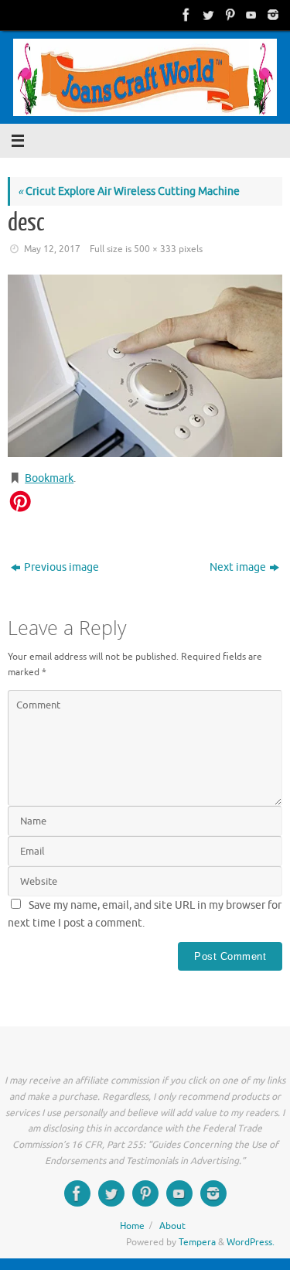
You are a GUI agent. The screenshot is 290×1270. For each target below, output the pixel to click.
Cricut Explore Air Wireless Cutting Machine (129, 191)
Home (132, 1226)
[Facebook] (185, 15)
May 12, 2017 (52, 249)
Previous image (61, 567)
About (172, 1226)
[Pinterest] (228, 15)
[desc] (145, 366)
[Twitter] (206, 15)
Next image (238, 567)
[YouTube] (250, 15)
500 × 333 (155, 249)
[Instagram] (271, 15)
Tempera (197, 1242)
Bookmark (49, 478)
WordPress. (251, 1242)
